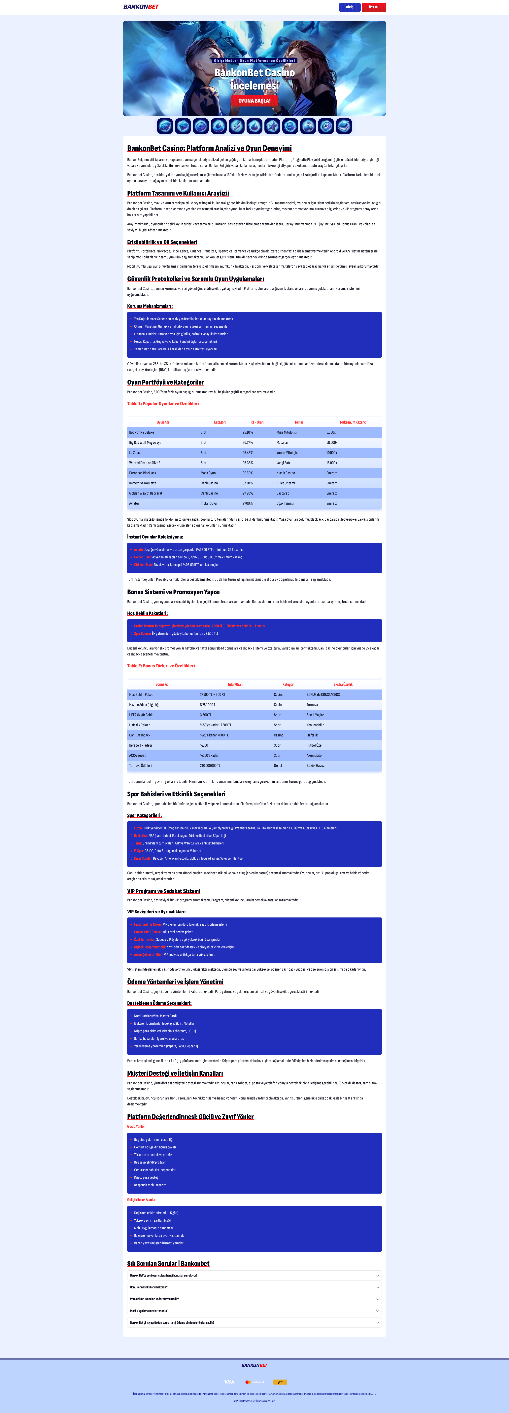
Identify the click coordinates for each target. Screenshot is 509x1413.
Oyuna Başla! (254, 100)
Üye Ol (374, 7)
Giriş (350, 7)
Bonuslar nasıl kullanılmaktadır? (149, 1287)
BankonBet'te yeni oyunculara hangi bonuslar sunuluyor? (163, 1275)
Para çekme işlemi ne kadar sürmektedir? (154, 1299)
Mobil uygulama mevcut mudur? (149, 1311)
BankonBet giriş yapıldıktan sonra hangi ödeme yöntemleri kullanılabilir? (172, 1322)
